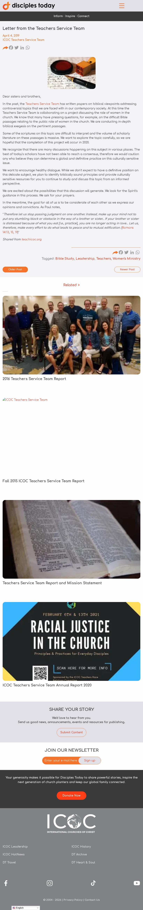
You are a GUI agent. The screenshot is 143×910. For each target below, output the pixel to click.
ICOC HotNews (14, 854)
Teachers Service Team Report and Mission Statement (52, 583)
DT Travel (9, 862)
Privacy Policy (72, 899)
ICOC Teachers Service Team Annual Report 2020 (47, 685)
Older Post (15, 269)
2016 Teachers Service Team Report (34, 379)
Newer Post (127, 269)
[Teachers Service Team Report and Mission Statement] (71, 539)
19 (16, 232)
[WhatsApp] (28, 48)
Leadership (85, 258)
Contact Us (92, 899)
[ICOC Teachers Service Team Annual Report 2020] (71, 641)
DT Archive (79, 854)
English (19, 908)
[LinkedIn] (22, 48)
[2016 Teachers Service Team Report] (71, 335)
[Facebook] (11, 48)
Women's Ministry (126, 258)
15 (12, 232)
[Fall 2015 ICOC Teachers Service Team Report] (71, 437)
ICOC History (81, 846)
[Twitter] (16, 48)
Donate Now (71, 795)
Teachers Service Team (42, 104)
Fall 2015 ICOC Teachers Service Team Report (43, 481)
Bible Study (64, 258)
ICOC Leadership (15, 846)
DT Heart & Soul (83, 862)
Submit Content (71, 732)
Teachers (103, 258)
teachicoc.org (31, 239)
